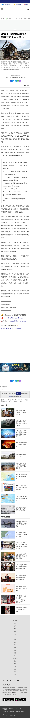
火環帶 (14, 400)
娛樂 (15, 669)
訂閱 (10, 396)
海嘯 (15, 401)
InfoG (15, 636)
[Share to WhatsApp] (18, 81)
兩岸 (15, 628)
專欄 (15, 639)
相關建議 (4, 708)
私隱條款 (4, 709)
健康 (15, 653)
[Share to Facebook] (11, 81)
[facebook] (7, 680)
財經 (15, 634)
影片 (15, 623)
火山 (10, 401)
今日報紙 (15, 620)
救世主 (20, 400)
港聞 (25, 19)
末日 (26, 400)
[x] (14, 680)
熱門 (20, 19)
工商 (15, 674)
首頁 (2, 19)
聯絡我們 (11, 708)
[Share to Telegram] (16, 81)
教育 (15, 666)
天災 (8, 400)
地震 (21, 401)
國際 (15, 631)
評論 (15, 645)
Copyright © (5, 711)
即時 (15, 19)
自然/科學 (15, 658)
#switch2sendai (8, 165)
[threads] (10, 680)
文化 (15, 655)
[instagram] (3, 680)
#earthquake (23, 165)
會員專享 (10, 19)
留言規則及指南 (2, 389)
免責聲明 (18, 708)
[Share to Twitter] (13, 81)
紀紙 (15, 661)
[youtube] (17, 680)
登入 (18, 393)
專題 (15, 642)
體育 (15, 663)
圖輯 (15, 671)
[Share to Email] (20, 81)
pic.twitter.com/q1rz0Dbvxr (12, 195)
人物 (15, 647)
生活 (15, 650)
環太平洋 (4, 401)
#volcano (6, 168)
